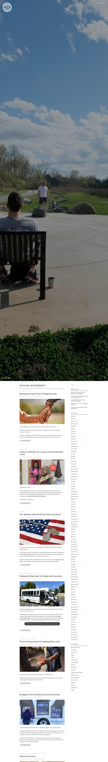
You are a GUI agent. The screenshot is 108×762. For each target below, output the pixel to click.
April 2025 (73, 436)
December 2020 (74, 546)
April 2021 (73, 536)
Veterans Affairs (27, 554)
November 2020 (74, 549)
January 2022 (74, 516)
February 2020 (74, 571)
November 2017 (74, 639)
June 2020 (73, 561)
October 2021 (74, 524)
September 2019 (74, 584)
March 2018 (73, 629)
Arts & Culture (74, 652)
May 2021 (73, 534)
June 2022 (73, 504)
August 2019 (73, 586)
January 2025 (74, 443)
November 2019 (74, 579)
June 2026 (73, 416)
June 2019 (73, 591)
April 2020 (73, 566)
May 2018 (73, 624)
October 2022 (74, 494)
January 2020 (74, 574)
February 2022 (74, 514)
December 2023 (74, 468)
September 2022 (74, 496)
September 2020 (74, 554)
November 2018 (74, 609)
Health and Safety (24, 638)
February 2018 (74, 632)
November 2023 (74, 471)
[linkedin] (10, 377)
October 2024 (74, 448)
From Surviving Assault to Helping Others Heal (40, 641)
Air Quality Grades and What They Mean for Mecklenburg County (79, 397)
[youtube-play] (8, 377)
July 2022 (73, 501)
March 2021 (73, 539)
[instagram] (6, 377)
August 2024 (73, 451)
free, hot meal (40, 619)
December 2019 (74, 576)
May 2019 (73, 594)
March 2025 (73, 438)
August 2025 (73, 426)
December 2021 (74, 519)
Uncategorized (74, 687)
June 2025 (73, 431)
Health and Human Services (26, 390)
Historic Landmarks (75, 677)
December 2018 (74, 607)
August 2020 (73, 556)
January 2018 (74, 634)
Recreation (73, 682)
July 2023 (73, 481)
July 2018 (73, 619)
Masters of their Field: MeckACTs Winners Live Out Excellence (78, 393)
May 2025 (73, 433)
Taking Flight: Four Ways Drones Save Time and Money (78, 400)
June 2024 (73, 456)
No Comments (29, 396)
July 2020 (73, 559)
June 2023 (73, 484)
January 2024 (74, 466)
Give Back (73, 669)
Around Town (23, 449)
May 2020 (73, 564)
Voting (72, 690)
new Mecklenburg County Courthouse (36, 496)
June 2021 (73, 531)
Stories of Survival (27, 756)
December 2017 (74, 637)
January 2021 (74, 544)
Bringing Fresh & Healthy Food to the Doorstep (40, 694)
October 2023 (74, 474)
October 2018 (74, 612)
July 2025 (73, 428)
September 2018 (74, 614)
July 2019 (73, 589)
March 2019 (73, 599)
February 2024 (74, 463)
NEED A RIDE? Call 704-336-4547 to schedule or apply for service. (42, 623)
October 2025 (74, 421)
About (103, 3)
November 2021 (74, 521)
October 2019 (74, 581)
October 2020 (74, 551)
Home (99, 3)
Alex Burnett (22, 396)
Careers (72, 657)
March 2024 (73, 461)
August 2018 (73, 617)
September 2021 (74, 526)
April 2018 (73, 627)
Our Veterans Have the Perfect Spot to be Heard (40, 514)
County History (74, 659)
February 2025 (74, 441)
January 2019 (74, 604)
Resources (22, 511)
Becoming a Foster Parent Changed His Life (38, 393)
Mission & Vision (74, 680)
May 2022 (73, 506)
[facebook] (2, 377)
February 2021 (74, 541)
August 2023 (73, 479)
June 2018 (73, 622)
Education (22, 753)
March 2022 (73, 511)
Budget (72, 654)
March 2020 (73, 569)
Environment (73, 667)
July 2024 (73, 453)
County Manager (74, 662)
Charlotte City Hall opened (36, 494)
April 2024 (73, 458)
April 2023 (73, 489)
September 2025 (74, 423)
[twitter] (4, 377)
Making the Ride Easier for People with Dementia (41, 576)
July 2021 (73, 529)
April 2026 (73, 418)
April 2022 (73, 509)
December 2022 (74, 491)
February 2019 (74, 602)
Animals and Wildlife (75, 647)
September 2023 (74, 476)
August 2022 (73, 499)
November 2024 (74, 446)
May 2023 (73, 486)
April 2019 (73, 597)
